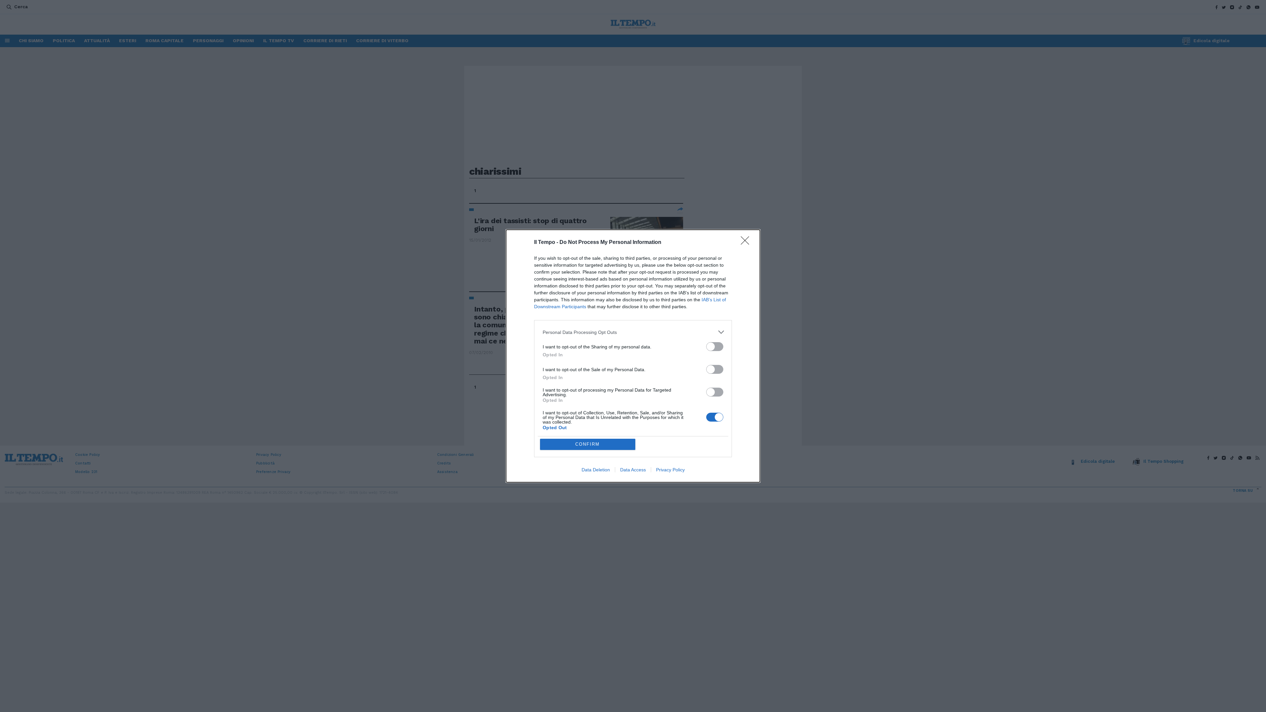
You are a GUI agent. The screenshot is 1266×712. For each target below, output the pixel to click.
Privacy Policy (670, 469)
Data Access (633, 469)
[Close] (747, 242)
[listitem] (633, 332)
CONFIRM (587, 444)
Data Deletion (596, 469)
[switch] (714, 346)
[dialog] (633, 356)
